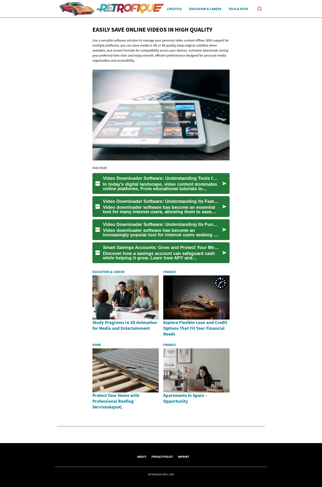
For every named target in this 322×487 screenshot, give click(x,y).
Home (96, 345)
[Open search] (260, 9)
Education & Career (205, 9)
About (141, 457)
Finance (169, 272)
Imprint (183, 457)
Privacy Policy (162, 457)
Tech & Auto (238, 9)
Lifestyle (174, 9)
